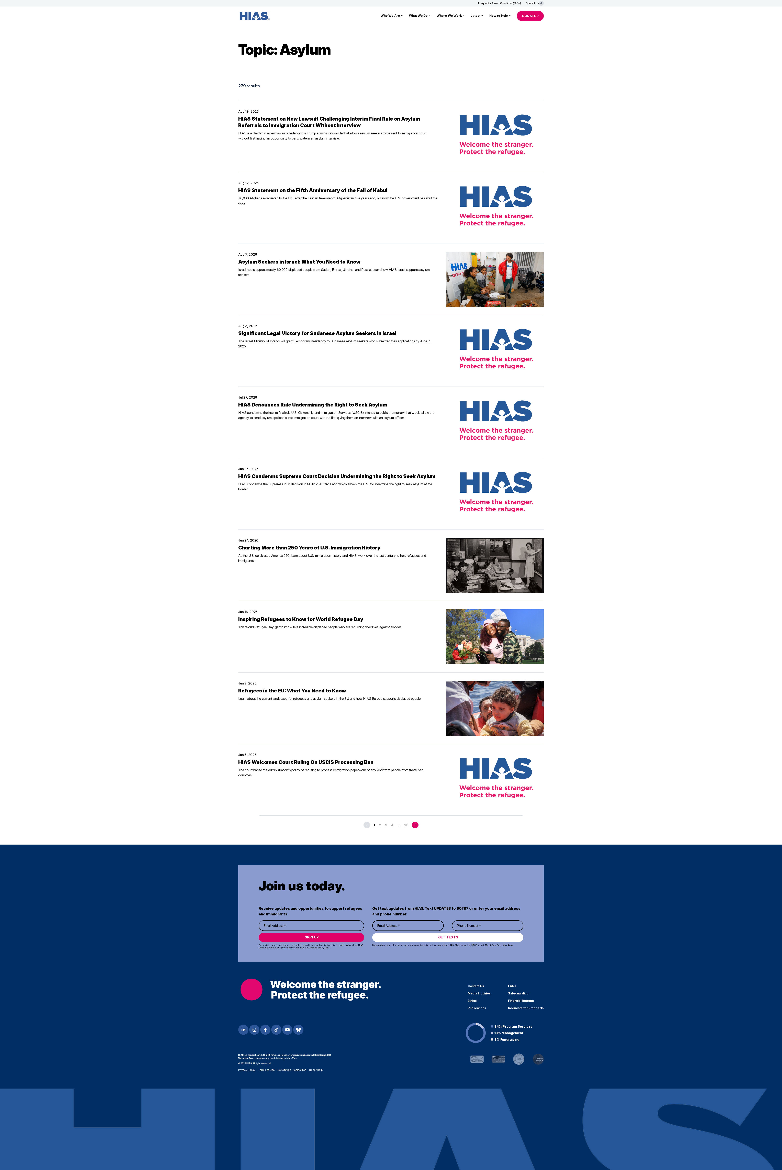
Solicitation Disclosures (292, 1069)
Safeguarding (518, 993)
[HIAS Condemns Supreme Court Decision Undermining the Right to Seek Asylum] (495, 493)
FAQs (512, 986)
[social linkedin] (243, 1030)
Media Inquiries (479, 993)
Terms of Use (266, 1069)
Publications (477, 1008)
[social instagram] (254, 1030)
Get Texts (448, 937)
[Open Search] (541, 3)
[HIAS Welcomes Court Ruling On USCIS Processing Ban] (495, 779)
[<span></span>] (415, 825)
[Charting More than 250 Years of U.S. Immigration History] (495, 565)
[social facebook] (265, 1030)
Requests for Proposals (526, 1008)
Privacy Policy (246, 1069)
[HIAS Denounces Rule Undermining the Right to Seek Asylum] (495, 422)
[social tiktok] (276, 1030)
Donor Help (316, 1069)
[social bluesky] (298, 1030)
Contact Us (532, 3)
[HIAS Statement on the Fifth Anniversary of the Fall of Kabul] (495, 207)
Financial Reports (521, 1001)
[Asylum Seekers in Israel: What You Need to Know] (495, 279)
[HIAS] (310, 990)
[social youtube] (287, 1030)
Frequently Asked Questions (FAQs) (499, 3)
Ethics (472, 1001)
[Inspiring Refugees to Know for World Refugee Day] (495, 636)
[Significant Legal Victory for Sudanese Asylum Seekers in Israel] (495, 350)
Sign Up (312, 937)
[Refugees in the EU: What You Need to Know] (495, 708)
